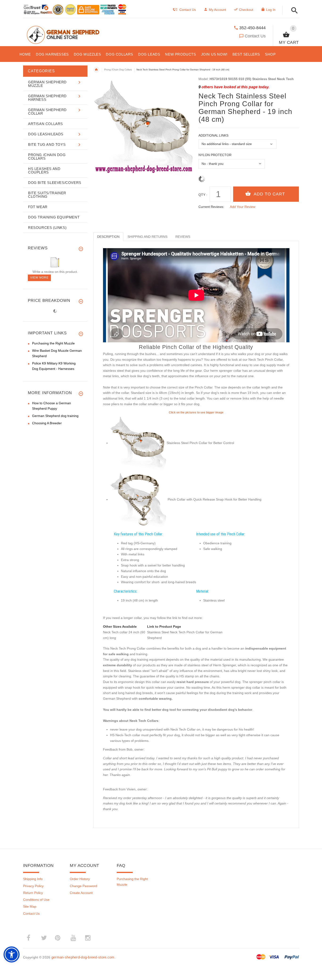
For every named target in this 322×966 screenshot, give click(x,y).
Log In (271, 10)
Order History (80, 879)
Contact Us (255, 36)
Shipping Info (33, 879)
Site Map (29, 906)
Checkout (246, 10)
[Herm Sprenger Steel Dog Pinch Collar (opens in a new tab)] (138, 443)
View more (39, 277)
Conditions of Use (36, 899)
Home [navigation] (96, 70)
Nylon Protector (214, 155)
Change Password (83, 886)
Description (108, 236)
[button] (293, 10)
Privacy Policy (33, 886)
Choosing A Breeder (47, 423)
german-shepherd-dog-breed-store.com (83, 957)
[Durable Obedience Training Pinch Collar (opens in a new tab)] (138, 499)
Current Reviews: (211, 207)
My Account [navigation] (217, 10)
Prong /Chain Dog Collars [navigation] (118, 69)
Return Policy (33, 893)
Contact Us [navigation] (187, 10)
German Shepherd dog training (55, 416)
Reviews (182, 236)
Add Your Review (242, 207)
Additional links (213, 135)
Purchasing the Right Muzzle (53, 343)
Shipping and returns (147, 236)
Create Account (81, 893)
